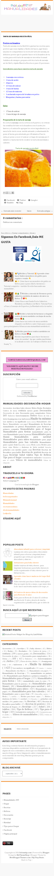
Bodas (40, 408)
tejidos (30, 454)
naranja (15, 122)
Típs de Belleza (42, 454)
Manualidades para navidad (32, 436)
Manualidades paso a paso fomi (16, 694)
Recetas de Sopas (10, 707)
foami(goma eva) (15, 419)
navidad (41, 447)
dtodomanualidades (11, 510)
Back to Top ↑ (27, 860)
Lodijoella (7, 513)
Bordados (47, 408)
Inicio (29, 211)
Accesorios (8, 408)
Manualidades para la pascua (19, 434)
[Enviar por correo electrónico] (4, 192)
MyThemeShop (23, 855)
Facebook (10, 200)
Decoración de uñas (11, 413)
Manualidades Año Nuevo (16, 671)
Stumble (10, 202)
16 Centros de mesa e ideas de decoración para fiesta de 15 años (31, 593)
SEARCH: (8, 729)
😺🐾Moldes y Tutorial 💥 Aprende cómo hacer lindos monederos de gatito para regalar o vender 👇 (32, 276)
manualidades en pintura (14, 426)
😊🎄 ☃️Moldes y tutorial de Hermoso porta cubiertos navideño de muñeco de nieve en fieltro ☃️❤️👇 (33, 296)
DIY (5, 415)
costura (22, 410)
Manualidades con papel (19, 424)
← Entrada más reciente (11, 211)
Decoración (45, 410)
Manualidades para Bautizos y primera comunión (27, 676)
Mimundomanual (10, 500)
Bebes (34, 408)
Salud (22, 454)
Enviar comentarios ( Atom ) (23, 233)
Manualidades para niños (16, 439)
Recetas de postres (32, 452)
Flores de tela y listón (29, 661)
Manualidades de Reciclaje (40, 424)
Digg (20, 202)
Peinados (48, 447)
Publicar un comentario (12, 222)
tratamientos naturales (32, 457)
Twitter (22, 200)
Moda (33, 445)
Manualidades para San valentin (21, 442)
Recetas (37, 449)
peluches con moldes (12, 449)
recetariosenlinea (10, 506)
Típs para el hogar (11, 826)
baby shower (26, 408)
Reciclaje (14, 454)
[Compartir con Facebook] (13, 192)
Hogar (6, 803)
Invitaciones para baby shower (26, 562)
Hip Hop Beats (38, 857)
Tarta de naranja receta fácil (17, 36)
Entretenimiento (23, 415)
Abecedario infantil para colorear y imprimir (32, 549)
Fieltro (34, 415)
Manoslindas (8, 493)
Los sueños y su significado (15, 421)
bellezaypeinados (10, 496)
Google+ (34, 200)
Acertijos (17, 408)
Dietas (48, 413)
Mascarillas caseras (24, 445)
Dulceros (12, 416)
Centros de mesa (10, 411)
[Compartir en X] (10, 192)
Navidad (7, 822)
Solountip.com (25, 852)
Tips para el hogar (12, 457)
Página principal (10, 833)
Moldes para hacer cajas (31, 696)
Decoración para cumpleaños (33, 413)
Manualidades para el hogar (35, 429)
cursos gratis (33, 410)
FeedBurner (32, 396)
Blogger (35, 484)
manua (34, 422)
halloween (26, 419)
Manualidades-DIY (11, 800)
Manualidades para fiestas (17, 431)
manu (29, 422)
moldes (38, 445)
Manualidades (8, 503)
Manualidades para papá (40, 439)
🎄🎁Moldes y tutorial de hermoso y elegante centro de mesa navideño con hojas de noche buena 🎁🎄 (34, 316)
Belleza (7, 811)
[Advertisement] (22, 24)
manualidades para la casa (35, 681)
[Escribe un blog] (7, 192)
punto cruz (27, 449)
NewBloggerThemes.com (20, 857)
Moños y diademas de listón (25, 447)
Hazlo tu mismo (41, 418)
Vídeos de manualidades (29, 460)
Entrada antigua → (45, 211)
